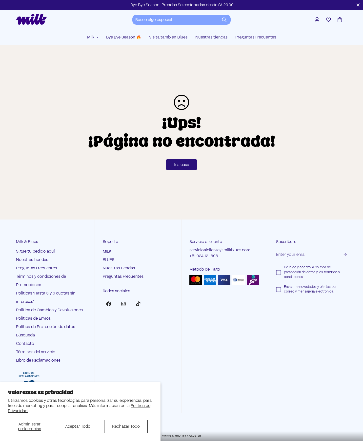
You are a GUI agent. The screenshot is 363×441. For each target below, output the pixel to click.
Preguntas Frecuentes (255, 37)
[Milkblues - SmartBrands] (31, 19)
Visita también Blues (168, 37)
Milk (90, 37)
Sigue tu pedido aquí (35, 251)
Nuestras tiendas (211, 37)
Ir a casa (181, 164)
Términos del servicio (35, 352)
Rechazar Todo (126, 426)
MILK (107, 251)
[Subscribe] (341, 254)
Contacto (25, 344)
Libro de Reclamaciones (38, 360)
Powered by (181, 435)
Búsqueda (25, 335)
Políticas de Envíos (33, 318)
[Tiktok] (138, 304)
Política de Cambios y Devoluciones (49, 310)
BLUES (108, 260)
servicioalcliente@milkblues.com (219, 250)
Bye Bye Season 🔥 (123, 37)
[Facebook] (109, 304)
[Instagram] (123, 304)
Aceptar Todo (77, 426)
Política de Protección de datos (45, 327)
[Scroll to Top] (353, 414)
